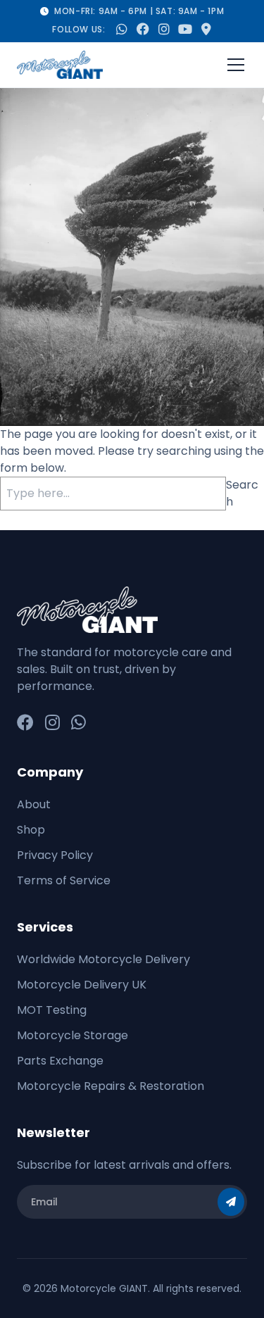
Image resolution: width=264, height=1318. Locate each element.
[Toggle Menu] (236, 65)
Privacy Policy (55, 855)
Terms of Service (64, 880)
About (34, 804)
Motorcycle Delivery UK (81, 985)
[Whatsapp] (78, 723)
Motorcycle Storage (72, 1035)
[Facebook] (25, 723)
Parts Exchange (60, 1061)
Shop (31, 830)
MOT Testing (52, 1010)
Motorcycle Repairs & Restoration (110, 1086)
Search (242, 493)
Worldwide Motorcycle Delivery (103, 959)
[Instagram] (52, 723)
